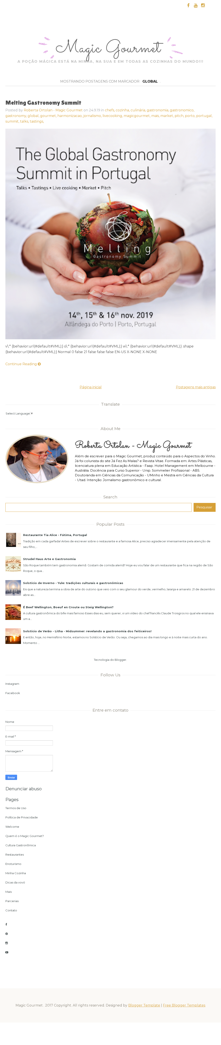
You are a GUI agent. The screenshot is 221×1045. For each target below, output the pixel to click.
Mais (8, 891)
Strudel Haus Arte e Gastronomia (49, 559)
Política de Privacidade (21, 817)
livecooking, (113, 116)
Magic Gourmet (110, 48)
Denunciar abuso (23, 788)
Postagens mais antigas (196, 387)
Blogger (120, 659)
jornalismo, (93, 116)
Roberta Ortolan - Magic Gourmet (53, 110)
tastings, (37, 121)
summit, (12, 121)
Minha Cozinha (15, 873)
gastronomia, (158, 110)
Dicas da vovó (15, 882)
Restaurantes (14, 854)
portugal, (204, 116)
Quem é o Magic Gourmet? (24, 836)
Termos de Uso (15, 808)
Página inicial (91, 387)
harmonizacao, (70, 116)
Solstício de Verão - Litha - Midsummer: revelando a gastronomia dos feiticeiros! (87, 631)
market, (167, 116)
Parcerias (12, 901)
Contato (11, 910)
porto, (190, 116)
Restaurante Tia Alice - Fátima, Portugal (55, 535)
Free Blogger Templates (184, 1005)
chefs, (110, 110)
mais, (155, 116)
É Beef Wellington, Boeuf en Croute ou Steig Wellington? (68, 607)
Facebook (12, 693)
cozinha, (123, 110)
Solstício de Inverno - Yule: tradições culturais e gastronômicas (73, 583)
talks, (25, 121)
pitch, (180, 116)
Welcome (12, 826)
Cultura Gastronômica (20, 845)
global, (34, 116)
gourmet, (48, 116)
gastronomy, (16, 116)
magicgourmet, (137, 116)
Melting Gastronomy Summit (43, 102)
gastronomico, (182, 110)
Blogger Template (144, 1005)
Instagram (12, 683)
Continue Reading (21, 364)
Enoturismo (13, 864)
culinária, (139, 110)
